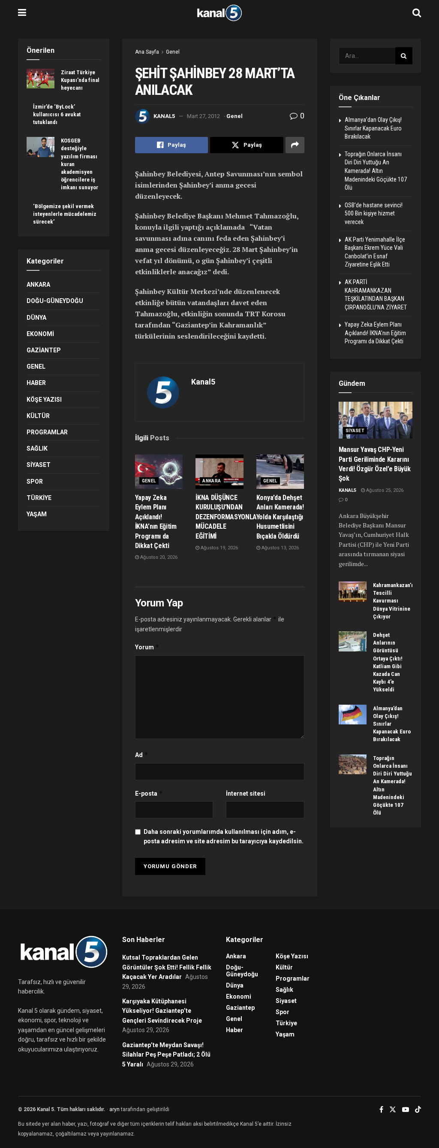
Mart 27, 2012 (203, 116)
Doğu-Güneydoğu (55, 300)
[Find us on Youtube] (405, 1110)
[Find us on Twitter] (392, 1110)
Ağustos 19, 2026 (218, 548)
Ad (141, 755)
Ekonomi (40, 333)
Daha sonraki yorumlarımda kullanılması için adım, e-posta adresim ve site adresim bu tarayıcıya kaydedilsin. (224, 836)
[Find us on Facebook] (381, 1110)
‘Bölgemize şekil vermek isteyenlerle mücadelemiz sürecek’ (64, 214)
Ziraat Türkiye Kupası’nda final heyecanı (80, 80)
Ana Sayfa (147, 52)
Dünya (36, 317)
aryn (114, 1109)
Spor (35, 481)
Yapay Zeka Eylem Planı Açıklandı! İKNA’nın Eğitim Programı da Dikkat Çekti (375, 333)
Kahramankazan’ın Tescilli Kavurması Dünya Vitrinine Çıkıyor (394, 601)
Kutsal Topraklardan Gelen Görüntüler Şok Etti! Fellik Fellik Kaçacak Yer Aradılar (166, 967)
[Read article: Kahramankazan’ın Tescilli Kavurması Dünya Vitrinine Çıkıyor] (353, 591)
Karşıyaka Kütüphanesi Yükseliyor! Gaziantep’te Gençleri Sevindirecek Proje (162, 1011)
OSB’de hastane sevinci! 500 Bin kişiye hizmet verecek (374, 213)
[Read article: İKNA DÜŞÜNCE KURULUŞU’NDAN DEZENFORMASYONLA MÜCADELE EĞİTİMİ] (219, 471)
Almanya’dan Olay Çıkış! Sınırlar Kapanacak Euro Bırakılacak (373, 128)
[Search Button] (416, 13)
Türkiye (39, 497)
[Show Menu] (22, 13)
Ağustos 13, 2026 (279, 548)
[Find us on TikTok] (418, 1110)
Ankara (211, 481)
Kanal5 (164, 116)
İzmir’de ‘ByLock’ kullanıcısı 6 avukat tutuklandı (57, 114)
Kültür (38, 415)
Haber (36, 382)
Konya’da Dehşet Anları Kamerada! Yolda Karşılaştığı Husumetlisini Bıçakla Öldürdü (280, 517)
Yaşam (37, 514)
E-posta (149, 793)
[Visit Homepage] (219, 12)
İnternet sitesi (245, 793)
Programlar (47, 432)
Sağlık (37, 448)
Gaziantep (44, 350)
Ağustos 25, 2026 (384, 490)
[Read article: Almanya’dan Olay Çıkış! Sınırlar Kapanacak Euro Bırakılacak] (353, 714)
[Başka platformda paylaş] (295, 145)
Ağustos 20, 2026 (158, 557)
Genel (173, 52)
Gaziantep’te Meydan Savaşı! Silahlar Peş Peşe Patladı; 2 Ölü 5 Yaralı (166, 1055)
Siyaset (39, 464)
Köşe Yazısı (44, 399)
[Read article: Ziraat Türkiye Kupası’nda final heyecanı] (40, 78)
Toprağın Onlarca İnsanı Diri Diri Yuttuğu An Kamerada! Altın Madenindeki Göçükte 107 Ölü (376, 171)
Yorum (147, 647)
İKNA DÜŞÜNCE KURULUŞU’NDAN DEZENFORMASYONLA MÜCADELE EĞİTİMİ (226, 517)
